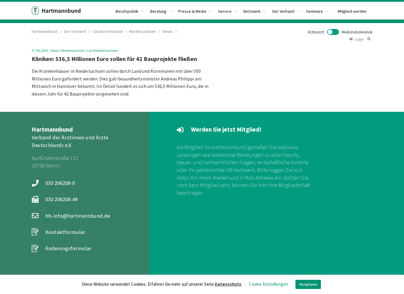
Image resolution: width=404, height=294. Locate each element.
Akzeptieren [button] (308, 284)
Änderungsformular (68, 248)
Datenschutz (228, 284)
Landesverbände (108, 31)
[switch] (340, 32)
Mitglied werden (352, 11)
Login (359, 39)
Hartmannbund (44, 31)
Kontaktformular (65, 232)
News (167, 31)
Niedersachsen (142, 31)
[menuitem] (130, 11)
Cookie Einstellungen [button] (268, 284)
